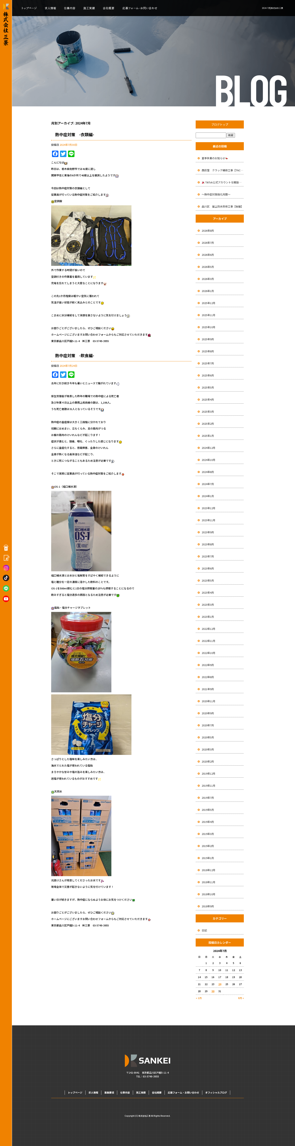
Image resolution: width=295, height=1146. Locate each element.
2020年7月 (208, 725)
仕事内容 (69, 8)
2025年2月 (208, 424)
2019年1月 (208, 858)
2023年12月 (208, 508)
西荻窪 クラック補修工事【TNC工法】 (223, 170)
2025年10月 (208, 327)
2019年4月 (208, 822)
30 (213, 991)
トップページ (28, 8)
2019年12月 (208, 773)
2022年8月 (208, 677)
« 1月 (199, 998)
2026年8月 (208, 230)
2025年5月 (208, 387)
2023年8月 (208, 544)
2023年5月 (208, 580)
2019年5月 (208, 810)
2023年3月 (208, 604)
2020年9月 (208, 713)
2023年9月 (208, 532)
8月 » (241, 998)
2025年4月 (208, 399)
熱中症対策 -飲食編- (74, 355)
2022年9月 (208, 665)
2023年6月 (208, 568)
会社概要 (107, 8)
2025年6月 (208, 375)
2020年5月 (208, 737)
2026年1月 (208, 291)
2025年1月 (208, 436)
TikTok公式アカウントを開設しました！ (224, 182)
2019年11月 (208, 785)
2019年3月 (208, 834)
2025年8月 (208, 351)
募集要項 (109, 1092)
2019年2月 (208, 846)
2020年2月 (208, 761)
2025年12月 (208, 303)
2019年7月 (208, 798)
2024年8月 (208, 472)
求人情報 (50, 8)
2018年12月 (208, 870)
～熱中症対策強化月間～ (216, 194)
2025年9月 (208, 339)
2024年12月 (208, 448)
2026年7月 (208, 243)
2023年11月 (208, 520)
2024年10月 (208, 460)
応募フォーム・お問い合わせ (140, 8)
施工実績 (88, 8)
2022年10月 (208, 653)
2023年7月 (208, 556)
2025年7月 (208, 363)
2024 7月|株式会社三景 (272, 7)
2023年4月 (208, 592)
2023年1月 (208, 617)
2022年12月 (208, 629)
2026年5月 (208, 267)
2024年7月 (208, 484)
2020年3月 (208, 749)
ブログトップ (219, 124)
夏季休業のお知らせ (213, 158)
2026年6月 (208, 255)
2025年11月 (208, 315)
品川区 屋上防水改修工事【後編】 (222, 206)
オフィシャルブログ (216, 1092)
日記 (204, 930)
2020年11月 (208, 701)
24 (219, 984)
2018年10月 (208, 894)
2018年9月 (208, 906)
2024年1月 (208, 496)
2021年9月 (208, 689)
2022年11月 (208, 641)
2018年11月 (208, 882)
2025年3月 (208, 411)
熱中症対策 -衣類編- (74, 134)
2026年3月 (208, 279)
